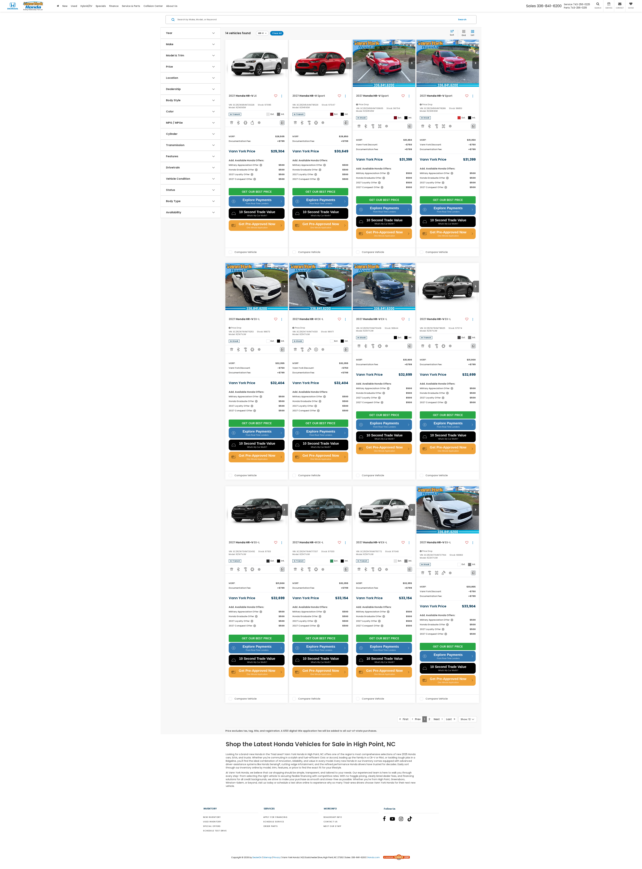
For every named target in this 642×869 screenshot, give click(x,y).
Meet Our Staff (333, 826)
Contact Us (331, 821)
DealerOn (257, 857)
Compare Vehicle (245, 252)
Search (462, 19)
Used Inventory (212, 821)
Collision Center (153, 6)
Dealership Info (333, 817)
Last (450, 719)
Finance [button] (114, 6)
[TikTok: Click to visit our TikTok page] (411, 819)
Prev (417, 719)
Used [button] (74, 6)
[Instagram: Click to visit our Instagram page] (403, 819)
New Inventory (212, 817)
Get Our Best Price (257, 192)
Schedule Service (273, 821)
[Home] (58, 6)
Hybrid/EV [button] (86, 6)
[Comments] (282, 122)
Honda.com (374, 857)
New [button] (65, 6)
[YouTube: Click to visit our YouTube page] (394, 819)
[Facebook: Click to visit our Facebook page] (386, 819)
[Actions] (282, 96)
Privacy (277, 857)
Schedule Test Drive (215, 830)
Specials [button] (101, 6)
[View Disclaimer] (259, 122)
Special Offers (212, 826)
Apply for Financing (275, 817)
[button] (284, 63)
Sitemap (267, 857)
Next (438, 719)
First (404, 719)
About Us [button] (171, 6)
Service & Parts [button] (131, 6)
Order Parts (270, 826)
